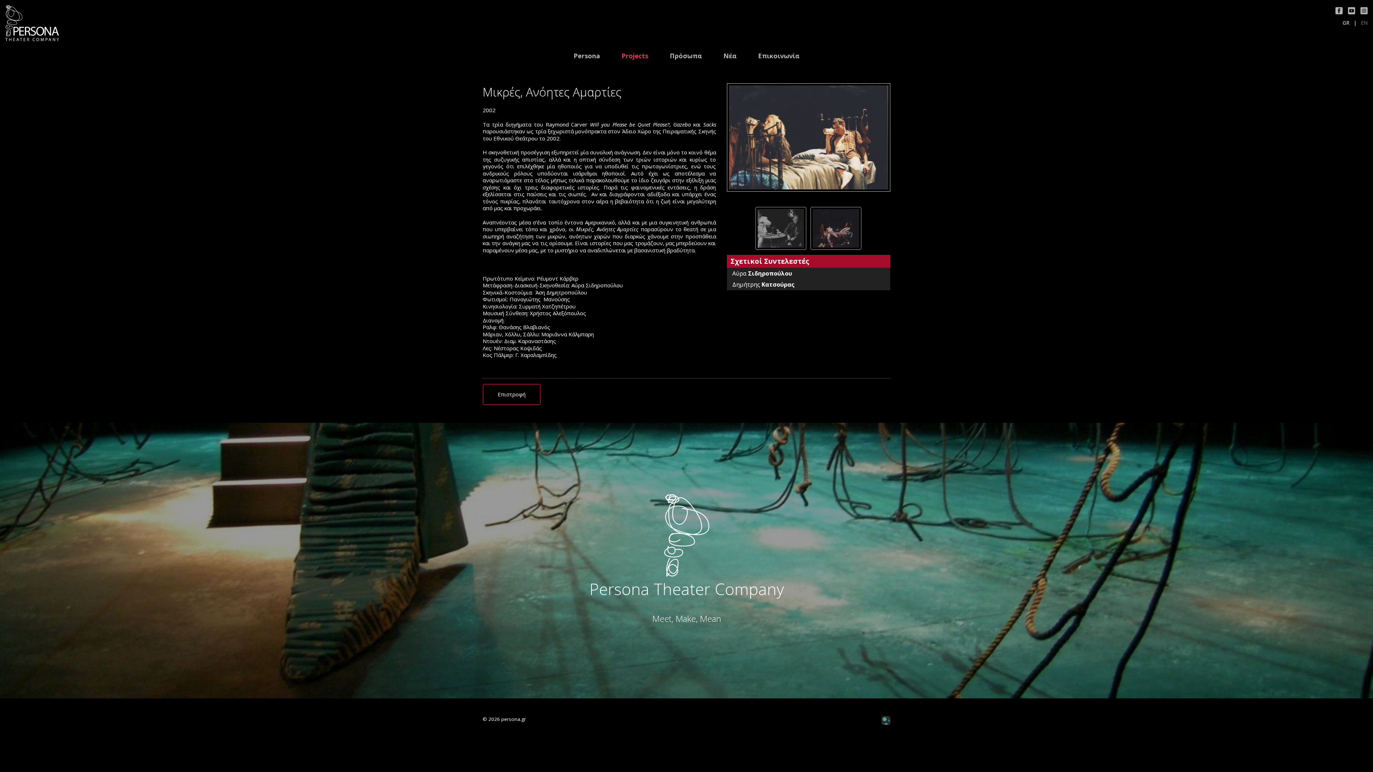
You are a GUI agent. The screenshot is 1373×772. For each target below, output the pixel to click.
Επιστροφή (512, 394)
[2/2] (836, 228)
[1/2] (781, 228)
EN (1364, 23)
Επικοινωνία (778, 56)
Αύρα (762, 273)
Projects (634, 56)
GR (1346, 23)
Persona (587, 56)
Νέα (730, 56)
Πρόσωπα (686, 56)
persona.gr (513, 719)
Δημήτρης (763, 284)
